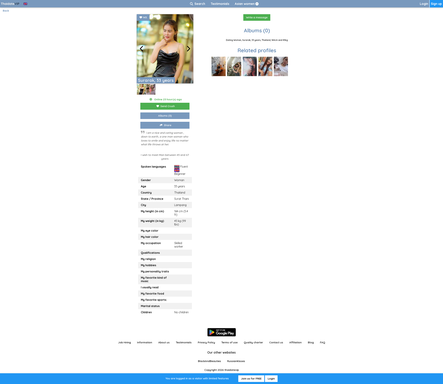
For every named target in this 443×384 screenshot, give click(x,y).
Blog (311, 342)
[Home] (10, 3)
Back (6, 10)
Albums (165, 115)
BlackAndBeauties (209, 361)
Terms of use (229, 342)
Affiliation (295, 342)
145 (144, 17)
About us (164, 342)
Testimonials (184, 342)
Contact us (276, 342)
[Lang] (25, 3)
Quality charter (253, 342)
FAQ (322, 342)
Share (167, 125)
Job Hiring (124, 342)
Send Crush (167, 106)
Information (144, 342)
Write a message (257, 17)
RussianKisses (236, 361)
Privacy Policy (206, 342)
